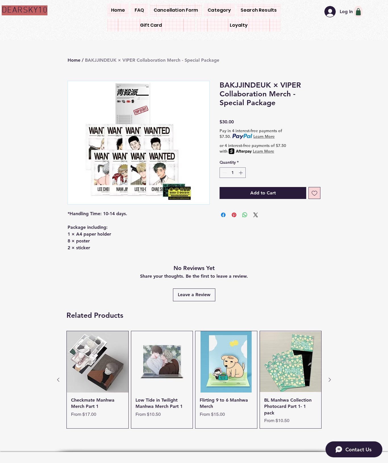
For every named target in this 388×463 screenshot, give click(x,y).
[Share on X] (255, 214)
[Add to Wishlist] (314, 193)
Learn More (264, 136)
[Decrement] (224, 173)
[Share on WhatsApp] (244, 214)
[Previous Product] (58, 379)
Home (74, 60)
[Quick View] (97, 362)
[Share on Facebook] (223, 214)
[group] (194, 380)
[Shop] (358, 11)
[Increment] (241, 173)
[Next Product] (329, 379)
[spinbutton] (233, 173)
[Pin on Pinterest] (234, 214)
